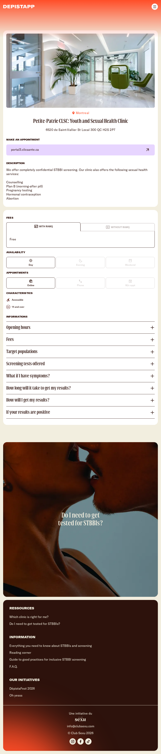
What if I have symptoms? (28, 376)
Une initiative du (80, 713)
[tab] (43, 226)
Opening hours (18, 327)
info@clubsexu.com (80, 726)
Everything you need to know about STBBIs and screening (50, 646)
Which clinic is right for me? (28, 617)
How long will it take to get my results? (38, 388)
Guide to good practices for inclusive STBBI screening (47, 659)
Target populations (22, 351)
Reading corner (20, 653)
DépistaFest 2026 (22, 688)
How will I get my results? (27, 400)
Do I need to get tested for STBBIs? (34, 624)
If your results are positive (28, 412)
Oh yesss (15, 695)
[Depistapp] (19, 6)
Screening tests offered (25, 363)
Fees (10, 339)
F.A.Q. (13, 666)
